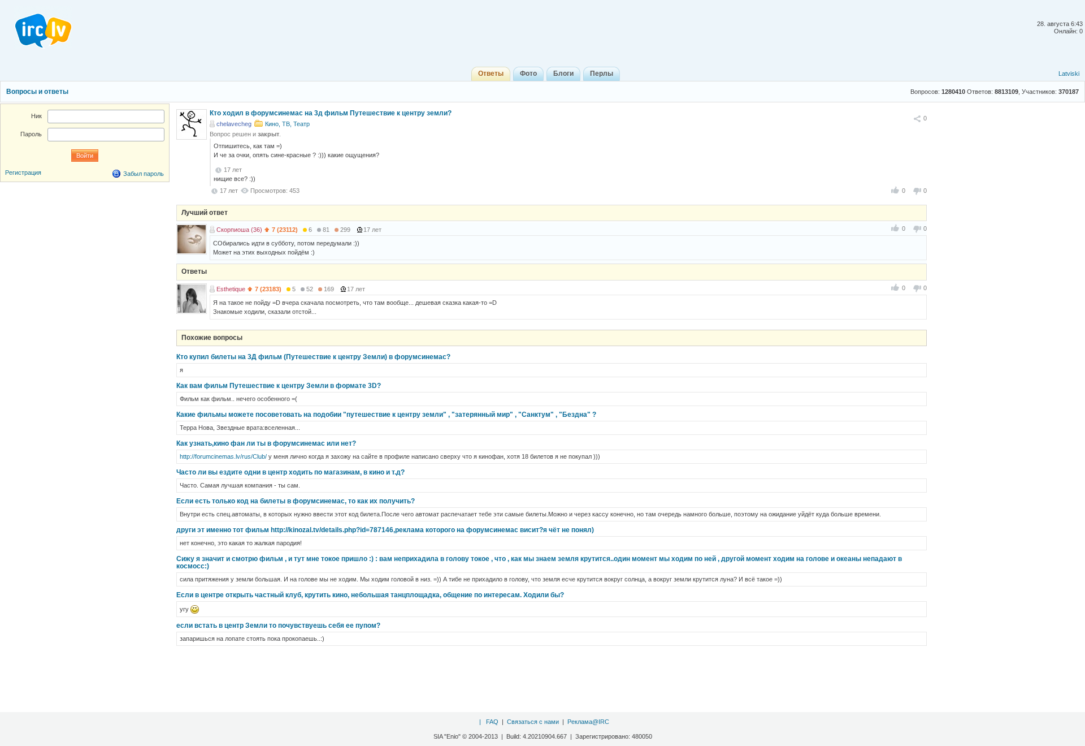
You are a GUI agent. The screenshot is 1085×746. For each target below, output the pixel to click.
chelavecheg (233, 123)
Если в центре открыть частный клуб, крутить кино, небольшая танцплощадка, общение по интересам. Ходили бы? (370, 595)
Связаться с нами (533, 721)
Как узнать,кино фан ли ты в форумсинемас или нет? (266, 443)
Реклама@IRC (588, 721)
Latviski (1068, 73)
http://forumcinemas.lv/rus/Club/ (223, 456)
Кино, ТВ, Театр (287, 123)
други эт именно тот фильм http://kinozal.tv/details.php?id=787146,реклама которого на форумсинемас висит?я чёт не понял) (385, 530)
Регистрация (23, 172)
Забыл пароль (143, 173)
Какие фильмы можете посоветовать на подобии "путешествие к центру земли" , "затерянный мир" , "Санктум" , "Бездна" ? (386, 415)
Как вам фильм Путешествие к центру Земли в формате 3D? (278, 386)
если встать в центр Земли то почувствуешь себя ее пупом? (278, 625)
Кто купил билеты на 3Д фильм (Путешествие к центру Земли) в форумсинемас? (313, 357)
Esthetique (230, 289)
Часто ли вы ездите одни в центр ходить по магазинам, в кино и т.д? (290, 472)
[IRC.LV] (36, 27)
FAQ (492, 721)
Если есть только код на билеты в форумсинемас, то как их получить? (295, 501)
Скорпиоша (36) (239, 229)
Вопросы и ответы (37, 92)
